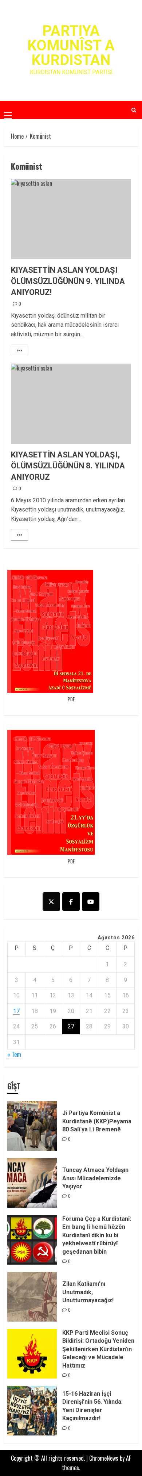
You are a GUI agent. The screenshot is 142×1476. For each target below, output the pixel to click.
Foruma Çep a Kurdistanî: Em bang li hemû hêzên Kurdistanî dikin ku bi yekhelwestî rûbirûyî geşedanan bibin (96, 1235)
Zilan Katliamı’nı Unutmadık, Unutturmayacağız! (88, 1292)
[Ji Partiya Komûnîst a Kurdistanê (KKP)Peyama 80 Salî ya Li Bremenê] (32, 1126)
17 (16, 1011)
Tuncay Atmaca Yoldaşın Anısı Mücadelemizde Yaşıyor (95, 1178)
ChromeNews (103, 1458)
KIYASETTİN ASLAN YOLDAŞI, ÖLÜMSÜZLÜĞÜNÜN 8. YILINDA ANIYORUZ (68, 466)
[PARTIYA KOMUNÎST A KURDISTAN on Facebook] (71, 901)
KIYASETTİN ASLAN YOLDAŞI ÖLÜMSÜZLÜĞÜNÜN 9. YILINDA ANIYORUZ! (68, 281)
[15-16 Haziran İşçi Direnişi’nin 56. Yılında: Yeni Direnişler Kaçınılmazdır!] (32, 1410)
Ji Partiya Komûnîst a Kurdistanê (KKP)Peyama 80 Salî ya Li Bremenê (96, 1121)
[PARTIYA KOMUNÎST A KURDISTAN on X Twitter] (51, 901)
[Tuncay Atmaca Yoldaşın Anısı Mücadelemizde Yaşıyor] (32, 1183)
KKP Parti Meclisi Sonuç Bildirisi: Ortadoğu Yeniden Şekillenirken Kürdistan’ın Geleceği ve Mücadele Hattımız (98, 1349)
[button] (8, 109)
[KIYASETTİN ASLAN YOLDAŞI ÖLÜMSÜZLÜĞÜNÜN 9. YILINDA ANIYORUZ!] (71, 219)
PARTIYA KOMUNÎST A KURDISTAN (71, 45)
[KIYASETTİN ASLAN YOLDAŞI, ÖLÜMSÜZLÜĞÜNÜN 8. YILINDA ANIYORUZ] (71, 404)
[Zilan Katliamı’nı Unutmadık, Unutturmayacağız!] (32, 1297)
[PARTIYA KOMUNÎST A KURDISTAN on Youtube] (90, 901)
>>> (19, 350)
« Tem (14, 1054)
